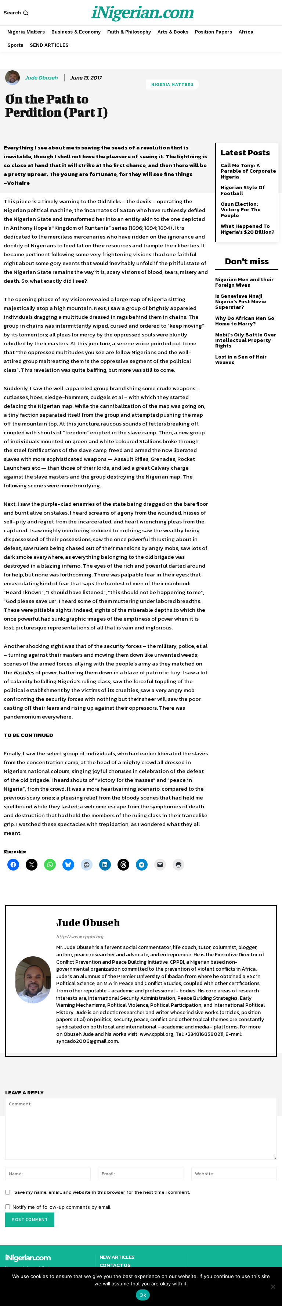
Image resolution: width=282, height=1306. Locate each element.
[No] (272, 1286)
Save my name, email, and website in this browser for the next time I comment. (102, 1192)
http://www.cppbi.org (79, 936)
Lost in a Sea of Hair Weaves (241, 359)
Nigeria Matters (172, 84)
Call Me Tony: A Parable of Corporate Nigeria (248, 171)
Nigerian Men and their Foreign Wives (244, 282)
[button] (17, 13)
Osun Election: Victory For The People (241, 209)
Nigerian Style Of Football (243, 190)
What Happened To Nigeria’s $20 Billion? (248, 229)
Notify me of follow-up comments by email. (62, 1207)
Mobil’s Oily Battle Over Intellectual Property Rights (245, 340)
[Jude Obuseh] (13, 77)
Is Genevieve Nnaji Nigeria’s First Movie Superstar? (240, 301)
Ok (143, 1295)
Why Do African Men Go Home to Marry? (244, 321)
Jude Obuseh (41, 77)
